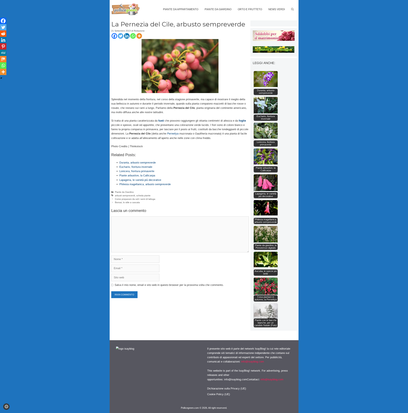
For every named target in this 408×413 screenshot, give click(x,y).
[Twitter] (120, 36)
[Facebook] (114, 36)
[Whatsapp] (133, 36)
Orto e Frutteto (250, 9)
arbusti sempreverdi (125, 195)
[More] (139, 36)
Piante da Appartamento (180, 9)
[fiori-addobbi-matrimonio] (273, 39)
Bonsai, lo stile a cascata (127, 202)
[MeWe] (3, 53)
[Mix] (3, 59)
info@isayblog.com (252, 361)
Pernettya (172, 133)
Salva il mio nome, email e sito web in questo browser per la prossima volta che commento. (169, 284)
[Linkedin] (127, 36)
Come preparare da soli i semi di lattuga (135, 199)
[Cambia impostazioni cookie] (6, 406)
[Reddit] (3, 33)
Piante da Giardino (218, 9)
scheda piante (143, 195)
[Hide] (1, 78)
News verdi (276, 9)
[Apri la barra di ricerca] (292, 9)
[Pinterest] (3, 46)
